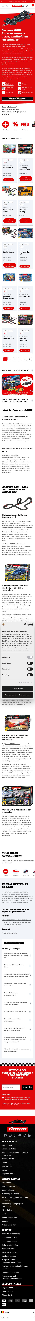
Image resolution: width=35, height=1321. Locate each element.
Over (7, 1145)
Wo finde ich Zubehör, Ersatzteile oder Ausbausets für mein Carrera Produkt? (16, 975)
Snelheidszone (8, 252)
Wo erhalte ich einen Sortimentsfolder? (11, 994)
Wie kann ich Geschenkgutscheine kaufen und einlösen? (15, 1003)
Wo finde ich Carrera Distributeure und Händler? (15, 984)
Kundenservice (23, 896)
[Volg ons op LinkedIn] (29, 1135)
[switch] (30, 663)
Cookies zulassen (18, 688)
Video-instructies (8, 1249)
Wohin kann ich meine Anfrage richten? (14, 966)
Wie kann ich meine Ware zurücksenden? (12, 1020)
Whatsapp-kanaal (8, 1186)
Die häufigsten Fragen (14, 943)
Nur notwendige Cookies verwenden (17, 695)
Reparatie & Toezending (11, 1234)
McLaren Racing (22, 211)
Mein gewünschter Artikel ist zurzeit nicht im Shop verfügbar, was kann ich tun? (16, 955)
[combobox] (17, 1312)
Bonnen (5, 1221)
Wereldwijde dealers (9, 1252)
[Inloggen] (27, 6)
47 (25, 359)
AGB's (4, 1214)
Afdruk (4, 1170)
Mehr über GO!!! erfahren (17, 98)
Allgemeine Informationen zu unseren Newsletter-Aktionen (16, 1050)
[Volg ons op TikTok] (24, 1135)
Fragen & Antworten (9, 1287)
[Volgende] (30, 359)
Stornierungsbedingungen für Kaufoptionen (13, 1205)
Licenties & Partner (9, 1149)
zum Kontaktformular (10, 933)
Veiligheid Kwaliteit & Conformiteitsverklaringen (11, 1261)
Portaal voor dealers (9, 1217)
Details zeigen (24, 682)
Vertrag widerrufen (9, 1225)
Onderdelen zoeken (9, 1237)
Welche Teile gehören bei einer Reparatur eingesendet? (14, 1029)
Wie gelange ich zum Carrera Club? (15, 1011)
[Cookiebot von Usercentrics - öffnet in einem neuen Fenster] (25, 624)
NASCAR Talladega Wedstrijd (23, 339)
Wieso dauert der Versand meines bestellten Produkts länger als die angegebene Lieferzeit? (15, 1040)
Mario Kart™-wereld (8, 211)
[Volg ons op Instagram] (10, 1135)
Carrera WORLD (8, 1159)
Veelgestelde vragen (9, 1241)
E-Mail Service (7, 1291)
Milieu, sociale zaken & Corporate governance (15, 1154)
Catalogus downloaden (10, 1272)
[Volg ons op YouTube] (19, 1135)
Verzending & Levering (10, 1194)
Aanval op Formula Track (25, 168)
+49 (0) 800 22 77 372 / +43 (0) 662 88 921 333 (16, 920)
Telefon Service (8, 1295)
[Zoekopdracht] (7, 6)
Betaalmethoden (8, 1190)
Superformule (8, 338)
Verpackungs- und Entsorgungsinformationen (12, 1277)
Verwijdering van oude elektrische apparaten (15, 1267)
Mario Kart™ (8, 167)
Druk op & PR (7, 1166)
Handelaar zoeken (9, 1256)
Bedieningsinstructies (10, 1245)
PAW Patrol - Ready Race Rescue (8, 297)
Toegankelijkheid (8, 1174)
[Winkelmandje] (31, 6)
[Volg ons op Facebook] (5, 1135)
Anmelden (27, 1087)
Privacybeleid (7, 1210)
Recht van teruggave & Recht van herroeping (15, 1198)
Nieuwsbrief (6, 1183)
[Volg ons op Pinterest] (15, 1135)
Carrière (5, 1162)
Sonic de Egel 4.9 (24, 253)
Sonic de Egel (24, 296)
